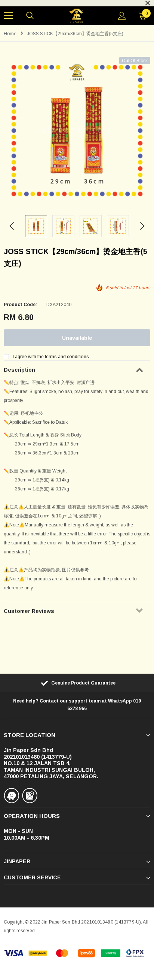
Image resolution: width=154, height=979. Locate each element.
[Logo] (76, 15)
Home (10, 33)
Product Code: (20, 304)
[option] (77, 130)
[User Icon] (122, 16)
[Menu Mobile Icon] (8, 15)
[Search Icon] (30, 15)
